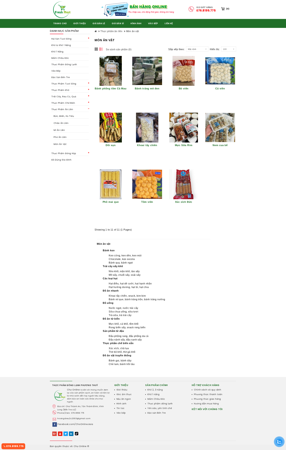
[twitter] (65, 433)
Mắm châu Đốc (60, 58)
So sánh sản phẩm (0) (119, 49)
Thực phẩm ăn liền (62, 109)
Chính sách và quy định (207, 389)
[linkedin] (71, 433)
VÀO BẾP (153, 23)
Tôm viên (147, 201)
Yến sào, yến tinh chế (159, 408)
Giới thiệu (121, 389)
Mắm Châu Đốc (156, 398)
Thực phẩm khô (60, 90)
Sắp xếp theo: (176, 49)
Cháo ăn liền (61, 123)
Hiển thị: (215, 49)
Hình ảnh (121, 403)
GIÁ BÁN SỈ (118, 23)
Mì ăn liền (59, 130)
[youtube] (60, 433)
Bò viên (184, 88)
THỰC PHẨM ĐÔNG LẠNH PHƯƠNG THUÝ (75, 385)
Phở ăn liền (60, 137)
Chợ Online (73, 389)
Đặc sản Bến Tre (156, 412)
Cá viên (220, 88)
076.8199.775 (15, 446)
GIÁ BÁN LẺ (99, 23)
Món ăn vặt (60, 144)
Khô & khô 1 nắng (61, 45)
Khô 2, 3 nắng (155, 389)
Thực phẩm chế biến (63, 102)
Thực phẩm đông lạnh (64, 64)
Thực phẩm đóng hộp (63, 153)
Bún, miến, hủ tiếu (64, 116)
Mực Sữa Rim (183, 145)
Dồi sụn (111, 145)
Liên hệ (169, 23)
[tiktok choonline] (76, 433)
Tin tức (120, 408)
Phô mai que (111, 201)
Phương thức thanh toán (208, 394)
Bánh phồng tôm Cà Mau (110, 88)
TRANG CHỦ (60, 23)
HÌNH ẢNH (135, 23)
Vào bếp (56, 70)
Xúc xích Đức (183, 201)
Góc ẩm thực (124, 394)
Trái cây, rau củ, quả (63, 96)
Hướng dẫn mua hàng (206, 403)
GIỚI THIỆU (79, 23)
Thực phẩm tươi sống (63, 83)
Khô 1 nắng (57, 51)
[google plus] (54, 433)
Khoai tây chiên (147, 145)
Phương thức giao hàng (207, 398)
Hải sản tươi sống (61, 38)
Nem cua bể (220, 145)
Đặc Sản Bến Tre (60, 77)
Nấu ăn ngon (123, 398)
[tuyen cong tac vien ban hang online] (138, 9)
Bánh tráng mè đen (147, 88)
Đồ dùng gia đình (61, 159)
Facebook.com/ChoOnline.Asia (75, 424)
